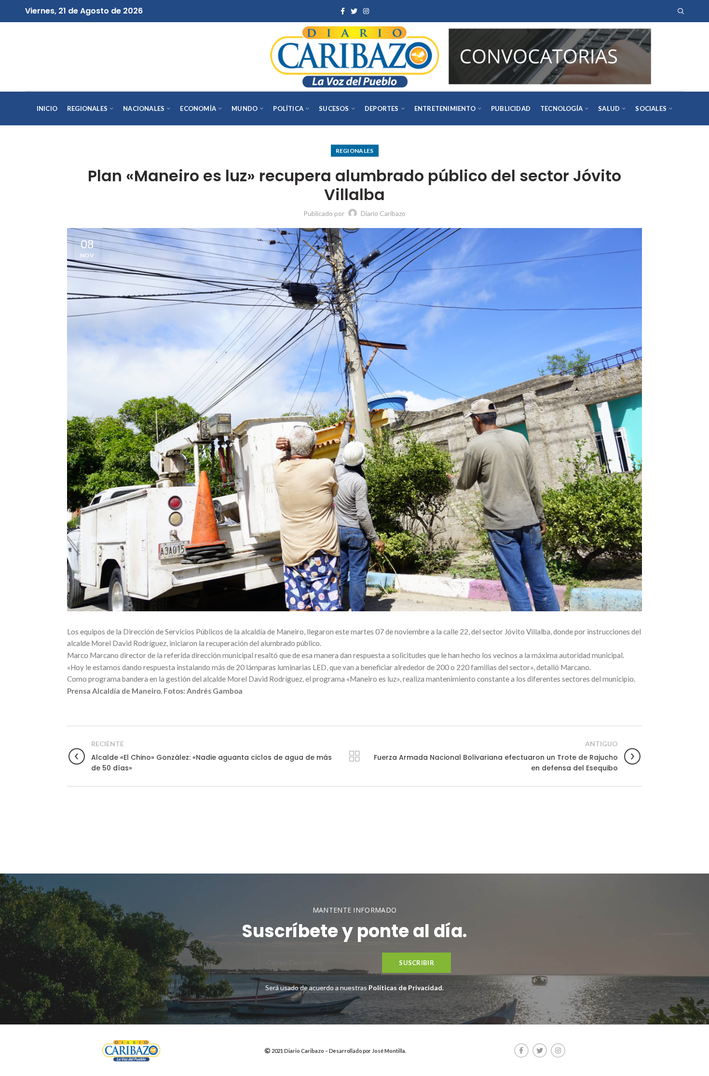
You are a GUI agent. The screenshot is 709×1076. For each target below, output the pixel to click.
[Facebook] (343, 11)
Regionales (355, 150)
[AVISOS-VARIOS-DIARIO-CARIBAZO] (550, 55)
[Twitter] (354, 11)
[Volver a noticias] (354, 756)
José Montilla (388, 1051)
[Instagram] (366, 11)
